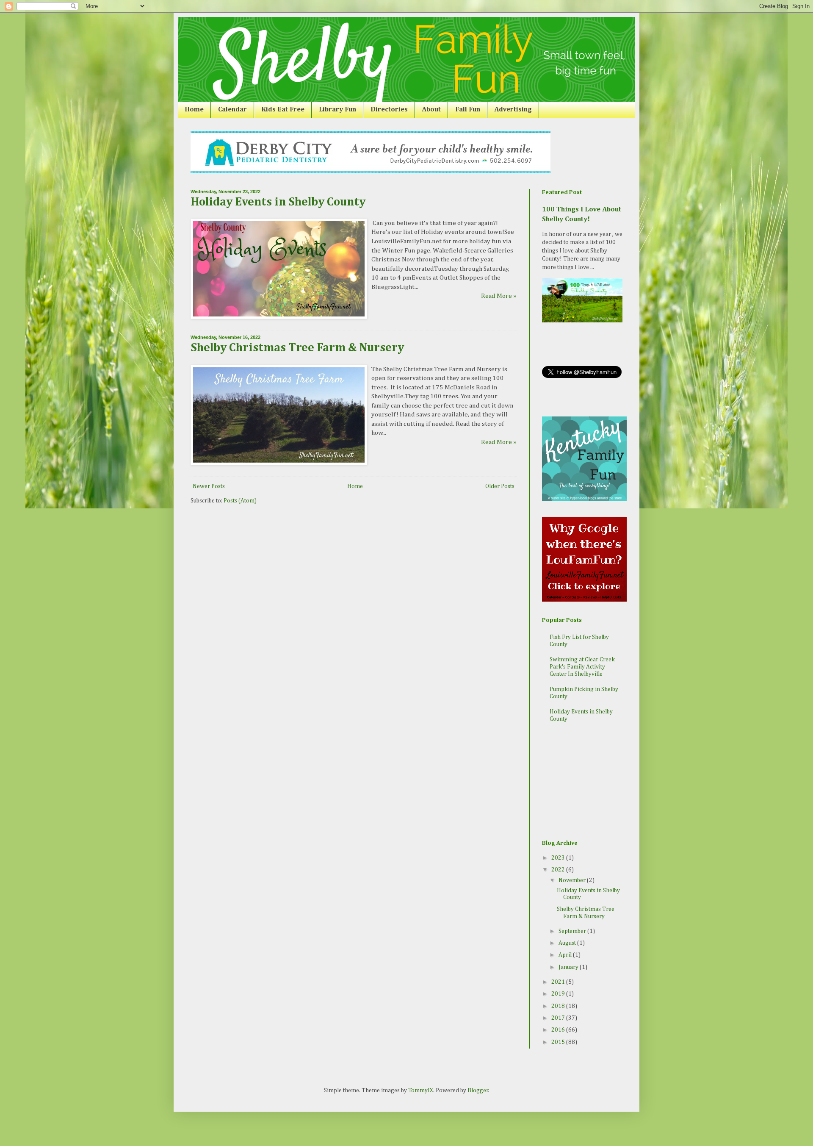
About (431, 109)
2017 (558, 1018)
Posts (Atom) (240, 501)
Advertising (513, 109)
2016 (558, 1030)
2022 (558, 870)
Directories (389, 109)
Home (194, 109)
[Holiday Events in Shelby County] (279, 317)
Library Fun (337, 109)
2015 (558, 1042)
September (573, 931)
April (566, 955)
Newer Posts (209, 486)
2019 (558, 994)
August (568, 943)
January (569, 967)
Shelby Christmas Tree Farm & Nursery (297, 348)
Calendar (232, 109)
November (573, 880)
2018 (558, 1006)
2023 (558, 858)
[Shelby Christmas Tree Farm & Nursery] (279, 463)
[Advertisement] (584, 782)
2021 (558, 982)
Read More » (499, 296)
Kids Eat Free (282, 109)
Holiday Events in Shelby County (278, 202)
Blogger (477, 1090)
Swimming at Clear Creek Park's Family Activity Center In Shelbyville (582, 667)
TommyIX (420, 1090)
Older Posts (499, 486)
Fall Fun (467, 109)
